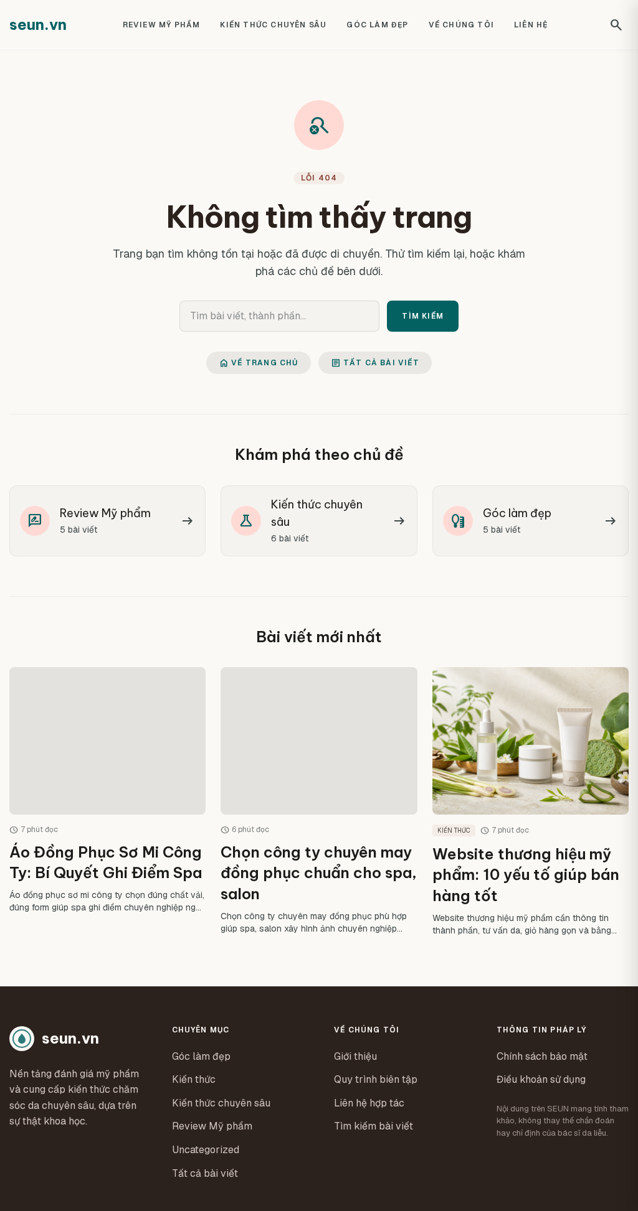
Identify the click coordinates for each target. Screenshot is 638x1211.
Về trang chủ (258, 363)
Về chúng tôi (461, 25)
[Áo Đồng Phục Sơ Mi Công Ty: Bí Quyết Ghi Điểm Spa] (107, 801)
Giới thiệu (355, 1056)
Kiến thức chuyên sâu (273, 25)
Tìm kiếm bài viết (373, 1126)
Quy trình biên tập (375, 1079)
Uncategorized (205, 1149)
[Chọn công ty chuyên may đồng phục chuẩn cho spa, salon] (319, 801)
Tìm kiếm (423, 316)
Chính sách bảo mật (542, 1056)
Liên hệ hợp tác (369, 1103)
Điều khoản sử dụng (541, 1079)
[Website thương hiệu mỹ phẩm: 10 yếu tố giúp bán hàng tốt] (530, 801)
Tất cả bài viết (375, 363)
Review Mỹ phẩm (162, 25)
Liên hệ (531, 25)
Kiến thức (194, 1079)
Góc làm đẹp (377, 25)
